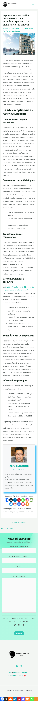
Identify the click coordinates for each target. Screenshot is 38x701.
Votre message (19, 576)
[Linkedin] (15, 500)
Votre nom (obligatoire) (19, 546)
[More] (27, 504)
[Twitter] (21, 666)
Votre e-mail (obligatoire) (19, 556)
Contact (11, 672)
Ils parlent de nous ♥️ (17, 676)
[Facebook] (7, 500)
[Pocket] (23, 504)
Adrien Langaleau (19, 465)
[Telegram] (11, 504)
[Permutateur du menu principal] (33, 4)
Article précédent (19, 522)
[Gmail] (15, 504)
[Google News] (19, 504)
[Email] (31, 500)
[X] (11, 500)
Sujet (19, 566)
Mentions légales (21, 672)
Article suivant (8, 528)
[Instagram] (27, 500)
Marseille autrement (11, 29)
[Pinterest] (19, 500)
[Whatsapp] (23, 500)
